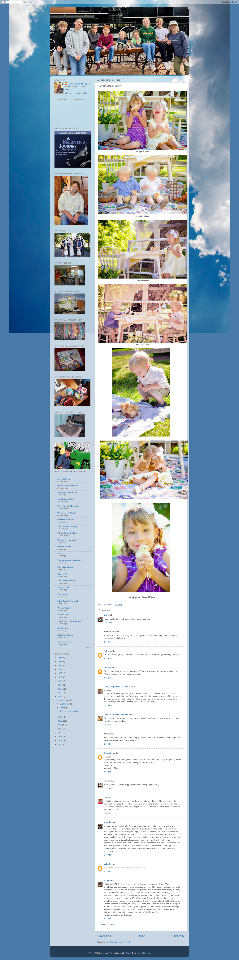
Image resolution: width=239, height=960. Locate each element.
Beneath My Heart (65, 519)
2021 (60, 669)
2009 (60, 733)
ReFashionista (64, 547)
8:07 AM (107, 772)
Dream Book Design (66, 513)
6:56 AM (107, 855)
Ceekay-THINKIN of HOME (116, 714)
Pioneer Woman (64, 608)
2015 (60, 693)
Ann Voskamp (63, 479)
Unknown (108, 667)
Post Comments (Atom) (119, 942)
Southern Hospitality (67, 492)
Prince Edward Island (67, 533)
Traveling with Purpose (68, 506)
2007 (60, 740)
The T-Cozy (62, 594)
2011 (60, 725)
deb (105, 615)
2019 (60, 677)
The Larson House (66, 581)
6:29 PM (107, 658)
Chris (106, 797)
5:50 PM (107, 725)
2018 (60, 681)
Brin (106, 781)
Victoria (107, 822)
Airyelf (128, 953)
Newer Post (104, 935)
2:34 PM (107, 642)
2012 (60, 721)
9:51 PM (107, 678)
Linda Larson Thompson (79, 84)
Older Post (178, 935)
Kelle (59, 553)
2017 (60, 685)
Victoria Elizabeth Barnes (69, 621)
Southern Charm (65, 635)
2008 (60, 736)
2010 (60, 729)
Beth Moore (62, 628)
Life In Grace (63, 587)
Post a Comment (108, 924)
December (65, 700)
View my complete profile (76, 93)
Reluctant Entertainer (67, 486)
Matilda (107, 880)
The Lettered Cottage (67, 526)
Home (141, 935)
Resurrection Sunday (68, 711)
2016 (60, 689)
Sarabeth (108, 753)
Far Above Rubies (65, 499)
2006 (60, 744)
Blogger (146, 953)
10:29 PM (108, 705)
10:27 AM (108, 788)
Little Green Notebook (67, 601)
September (65, 704)
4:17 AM (107, 744)
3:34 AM (107, 919)
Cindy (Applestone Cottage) (117, 687)
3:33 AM (107, 871)
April (62, 708)
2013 (60, 717)
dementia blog (64, 642)
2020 (60, 673)
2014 (60, 696)
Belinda (107, 864)
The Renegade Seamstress (70, 560)
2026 (60, 658)
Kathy (106, 651)
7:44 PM (107, 813)
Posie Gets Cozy (65, 567)
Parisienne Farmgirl (66, 540)
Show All (88, 647)
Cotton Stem (63, 574)
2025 (60, 661)
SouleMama (62, 615)
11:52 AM (108, 623)
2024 (60, 665)
